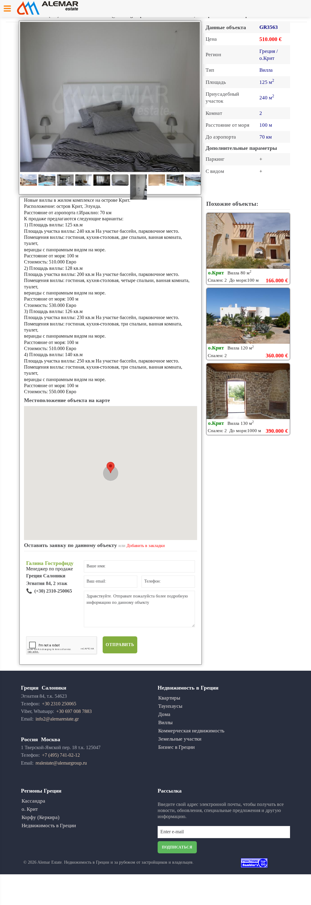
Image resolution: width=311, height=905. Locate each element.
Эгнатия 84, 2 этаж (46, 583)
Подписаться (177, 847)
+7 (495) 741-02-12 (61, 755)
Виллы (165, 722)
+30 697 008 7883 (74, 711)
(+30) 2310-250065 (53, 591)
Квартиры (169, 698)
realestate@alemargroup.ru (61, 763)
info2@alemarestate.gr (57, 718)
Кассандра (33, 801)
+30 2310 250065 (59, 703)
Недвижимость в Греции (49, 825)
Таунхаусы (170, 706)
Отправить (120, 644)
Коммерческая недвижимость (191, 731)
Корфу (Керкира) (41, 817)
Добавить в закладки (146, 545)
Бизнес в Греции (176, 747)
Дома (164, 714)
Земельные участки (179, 739)
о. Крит (30, 809)
